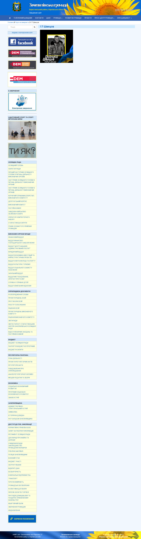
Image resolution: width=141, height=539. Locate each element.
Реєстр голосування (17, 305)
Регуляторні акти (15, 365)
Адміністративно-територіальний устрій (18, 407)
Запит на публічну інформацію (20, 431)
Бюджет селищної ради (18, 343)
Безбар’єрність (14, 472)
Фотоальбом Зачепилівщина (20, 419)
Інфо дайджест (124, 18)
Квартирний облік (15, 503)
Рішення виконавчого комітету (21, 317)
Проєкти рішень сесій (17, 298)
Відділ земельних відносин (19, 286)
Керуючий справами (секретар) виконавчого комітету (21, 197)
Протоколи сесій (15, 301)
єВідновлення (14, 510)
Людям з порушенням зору (22, 33)
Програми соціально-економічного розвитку (18, 393)
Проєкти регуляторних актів (20, 362)
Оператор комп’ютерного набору (19, 218)
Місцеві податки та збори (19, 378)
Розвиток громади (73, 18)
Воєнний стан (14, 458)
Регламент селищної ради (19, 434)
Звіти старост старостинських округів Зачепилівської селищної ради (22, 326)
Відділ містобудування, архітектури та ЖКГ (18, 278)
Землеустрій (13, 398)
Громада (57, 18)
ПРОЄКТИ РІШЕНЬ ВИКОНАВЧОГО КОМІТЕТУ (20, 313)
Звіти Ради (12, 321)
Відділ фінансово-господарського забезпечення (21, 242)
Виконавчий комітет (17, 205)
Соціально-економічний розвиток (18, 387)
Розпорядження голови (18, 294)
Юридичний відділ (16, 252)
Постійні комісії (14, 208)
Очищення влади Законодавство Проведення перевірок (17, 446)
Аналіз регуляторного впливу (20, 374)
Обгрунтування (14, 465)
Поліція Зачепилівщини (17, 455)
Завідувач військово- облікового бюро (17, 213)
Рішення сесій (13, 308)
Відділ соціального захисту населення (20, 269)
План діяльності (15, 358)
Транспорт (13, 478)
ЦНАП (48, 18)
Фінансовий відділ (16, 237)
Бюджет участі (14, 461)
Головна (11, 22)
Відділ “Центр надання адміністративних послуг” (19, 247)
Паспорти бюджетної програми (21, 346)
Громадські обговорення (18, 485)
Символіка (12, 412)
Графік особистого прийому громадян (20, 227)
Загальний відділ (15, 273)
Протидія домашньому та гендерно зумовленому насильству (19, 498)
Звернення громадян (17, 507)
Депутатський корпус (17, 201)
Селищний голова (15, 165)
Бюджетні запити (15, 350)
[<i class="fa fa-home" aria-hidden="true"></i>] (10, 18)
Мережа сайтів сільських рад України (113, 537)
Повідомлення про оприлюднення (16, 370)
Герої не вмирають (22, 22)
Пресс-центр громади (104, 18)
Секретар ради (14, 169)
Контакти (39, 18)
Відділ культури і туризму (19, 264)
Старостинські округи (17, 223)
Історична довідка (16, 415)
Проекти (88, 18)
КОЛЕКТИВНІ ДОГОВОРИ (17, 489)
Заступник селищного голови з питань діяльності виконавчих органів (21, 182)
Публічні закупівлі (15, 451)
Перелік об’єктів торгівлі (18, 492)
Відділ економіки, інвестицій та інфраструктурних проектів (21, 256)
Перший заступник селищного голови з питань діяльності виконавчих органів (21, 174)
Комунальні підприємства (19, 475)
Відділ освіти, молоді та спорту (21, 261)
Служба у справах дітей (18, 282)
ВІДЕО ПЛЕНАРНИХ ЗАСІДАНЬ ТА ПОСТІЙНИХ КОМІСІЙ (20, 333)
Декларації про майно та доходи (18, 439)
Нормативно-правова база (19, 427)
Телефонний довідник (23, 18)
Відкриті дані (13, 468)
